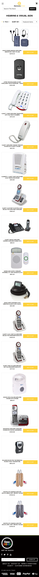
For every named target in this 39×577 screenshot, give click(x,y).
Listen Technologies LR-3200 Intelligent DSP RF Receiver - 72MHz (12, 82)
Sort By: (15, 22)
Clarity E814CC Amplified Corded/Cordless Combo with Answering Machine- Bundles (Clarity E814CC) (12, 240)
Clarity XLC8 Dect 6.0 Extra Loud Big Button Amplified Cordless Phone (12, 208)
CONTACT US (15, 563)
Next (7, 22)
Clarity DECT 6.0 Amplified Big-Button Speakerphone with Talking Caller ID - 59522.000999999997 (12, 366)
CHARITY (10, 565)
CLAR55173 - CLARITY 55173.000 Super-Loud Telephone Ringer (12, 177)
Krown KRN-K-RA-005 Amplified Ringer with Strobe (12, 398)
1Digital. (13, 570)
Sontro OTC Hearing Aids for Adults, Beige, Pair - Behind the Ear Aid (12, 492)
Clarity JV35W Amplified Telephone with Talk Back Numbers (12, 114)
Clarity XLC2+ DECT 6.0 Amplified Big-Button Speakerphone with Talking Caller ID (12, 335)
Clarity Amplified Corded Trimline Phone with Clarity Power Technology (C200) (12, 145)
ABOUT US (6, 563)
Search (32, 9)
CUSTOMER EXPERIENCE (23, 565)
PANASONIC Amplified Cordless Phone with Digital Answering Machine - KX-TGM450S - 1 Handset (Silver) (12, 429)
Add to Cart (30, 430)
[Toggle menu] (2, 3)
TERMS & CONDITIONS (29, 563)
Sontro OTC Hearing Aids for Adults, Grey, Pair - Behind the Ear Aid (12, 524)
